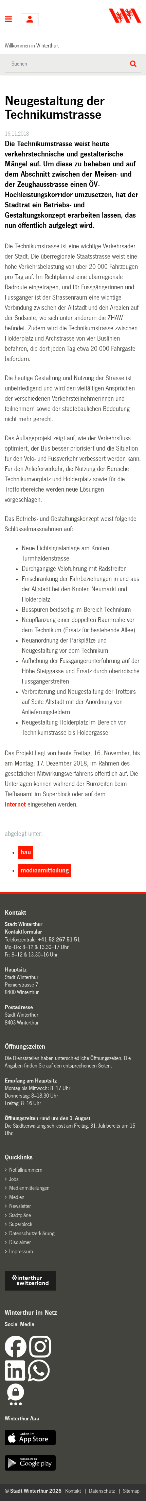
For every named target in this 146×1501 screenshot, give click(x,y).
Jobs (14, 1179)
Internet (15, 804)
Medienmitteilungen (29, 1188)
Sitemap (131, 1491)
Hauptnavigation (9, 20)
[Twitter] (51, 1356)
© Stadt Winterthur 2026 (33, 1491)
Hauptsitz (15, 970)
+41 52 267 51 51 (59, 939)
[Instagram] (40, 1356)
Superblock (20, 1224)
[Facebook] (17, 1356)
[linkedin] (16, 1379)
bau (26, 852)
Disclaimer (20, 1242)
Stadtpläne (20, 1215)
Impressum (21, 1251)
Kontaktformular (23, 932)
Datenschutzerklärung (31, 1233)
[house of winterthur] (30, 1289)
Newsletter (20, 1206)
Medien (16, 1197)
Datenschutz (102, 1491)
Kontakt (73, 1491)
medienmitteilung (45, 870)
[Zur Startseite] (107, 16)
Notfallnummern (25, 1170)
